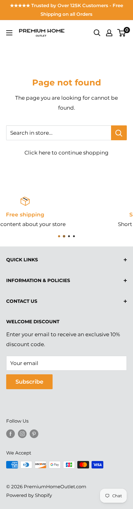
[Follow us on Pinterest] (34, 433)
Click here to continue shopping (66, 153)
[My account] (109, 32)
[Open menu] (9, 32)
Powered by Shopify (29, 495)
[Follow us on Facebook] (10, 433)
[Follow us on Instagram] (22, 433)
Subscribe (29, 381)
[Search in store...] (119, 132)
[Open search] (97, 32)
